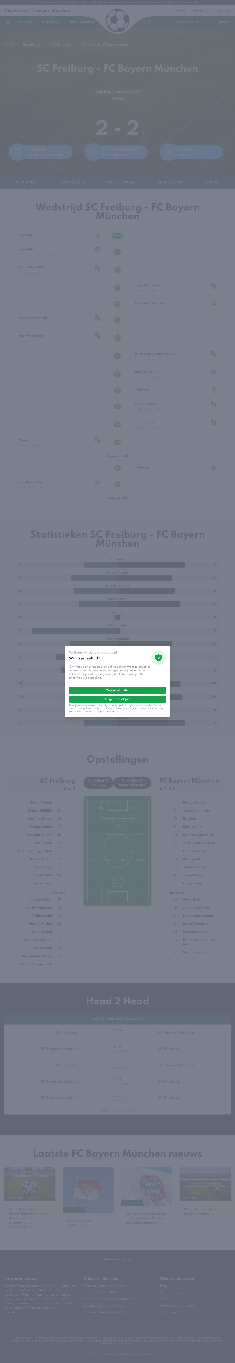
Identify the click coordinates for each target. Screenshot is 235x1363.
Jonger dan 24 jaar (117, 699)
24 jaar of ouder (117, 690)
